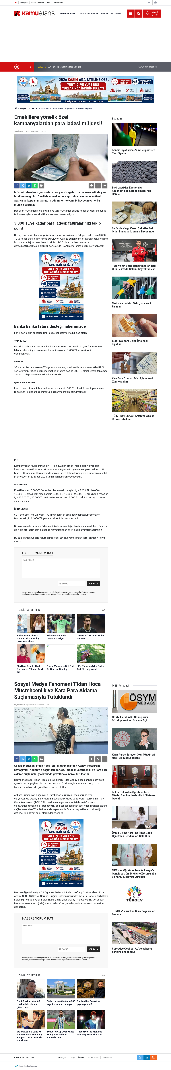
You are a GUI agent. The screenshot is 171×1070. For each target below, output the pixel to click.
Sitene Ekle (58, 3)
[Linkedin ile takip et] (146, 1057)
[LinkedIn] (29, 185)
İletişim (81, 1057)
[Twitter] (23, 185)
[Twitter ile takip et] (140, 1057)
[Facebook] (17, 185)
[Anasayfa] (15, 3)
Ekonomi (116, 13)
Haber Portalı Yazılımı (28, 1066)
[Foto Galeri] (155, 2)
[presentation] (23, 66)
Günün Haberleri (37, 3)
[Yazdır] (41, 185)
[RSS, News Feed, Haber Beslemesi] (153, 1057)
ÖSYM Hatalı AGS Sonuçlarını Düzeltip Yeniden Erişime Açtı (75, 67)
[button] (91, 185)
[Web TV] (148, 2)
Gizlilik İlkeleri (93, 1057)
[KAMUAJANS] (34, 13)
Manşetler (24, 3)
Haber (104, 13)
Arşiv (49, 3)
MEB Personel (68, 13)
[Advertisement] (85, 42)
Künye (72, 1057)
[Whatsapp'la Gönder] (35, 185)
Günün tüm (148, 67)
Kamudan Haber (88, 13)
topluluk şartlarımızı (43, 592)
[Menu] (130, 13)
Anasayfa (21, 108)
